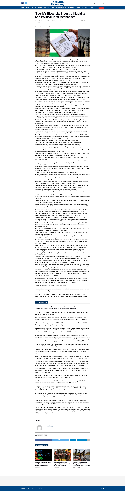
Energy (40, 8)
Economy (46, 8)
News (27, 8)
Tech (53, 8)
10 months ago (37, 467)
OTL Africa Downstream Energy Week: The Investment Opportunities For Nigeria (56, 306)
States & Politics (61, 8)
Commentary (71, 8)
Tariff (45, 435)
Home (22, 8)
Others (91, 8)
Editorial (80, 8)
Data (85, 8)
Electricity (40, 435)
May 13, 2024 (42, 26)
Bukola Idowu (48, 426)
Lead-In (33, 8)
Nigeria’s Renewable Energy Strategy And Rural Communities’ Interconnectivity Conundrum (81, 464)
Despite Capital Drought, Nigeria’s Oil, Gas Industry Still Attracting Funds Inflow (56, 308)
